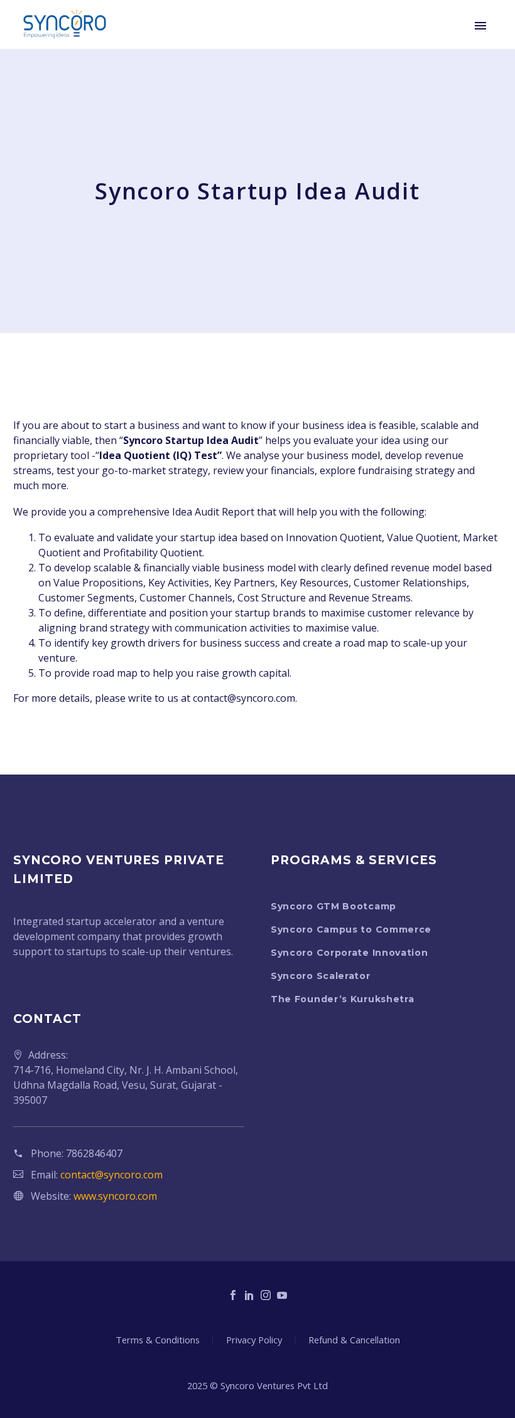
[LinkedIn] (249, 1295)
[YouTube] (282, 1295)
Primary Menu (480, 25)
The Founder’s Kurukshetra (343, 999)
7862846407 (94, 1153)
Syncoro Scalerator (321, 975)
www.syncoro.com (115, 1196)
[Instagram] (266, 1295)
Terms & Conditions (158, 1340)
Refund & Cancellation (354, 1340)
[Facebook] (233, 1295)
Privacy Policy (254, 1340)
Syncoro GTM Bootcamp (333, 906)
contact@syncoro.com (111, 1175)
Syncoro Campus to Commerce (351, 929)
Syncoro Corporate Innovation (349, 952)
